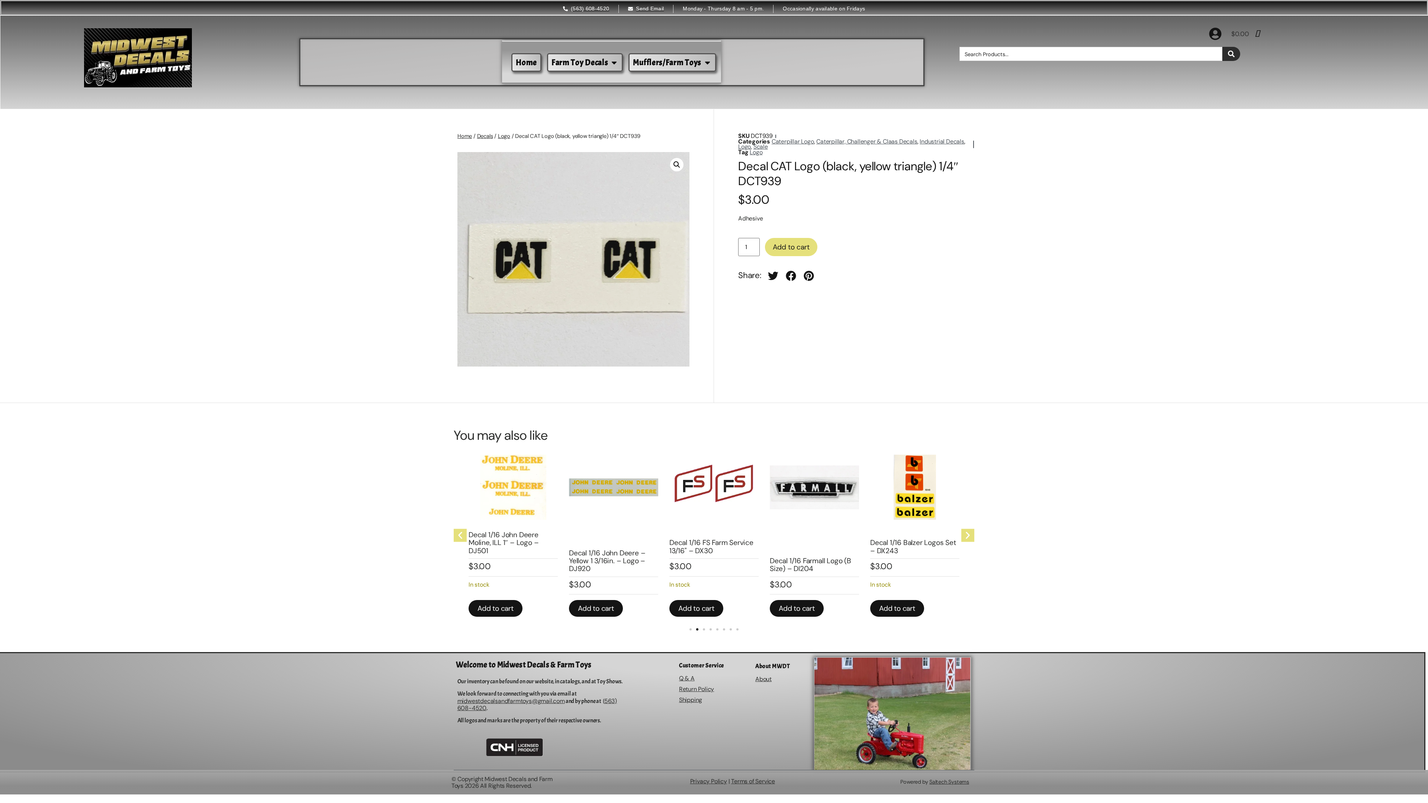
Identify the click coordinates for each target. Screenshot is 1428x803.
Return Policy (696, 689)
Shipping (690, 700)
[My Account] (1215, 34)
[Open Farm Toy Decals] (614, 63)
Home (464, 136)
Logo (504, 136)
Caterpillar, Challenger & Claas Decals (866, 141)
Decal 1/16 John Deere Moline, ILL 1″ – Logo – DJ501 (503, 542)
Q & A (687, 678)
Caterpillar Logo (793, 141)
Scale (760, 147)
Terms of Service (753, 781)
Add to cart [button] (495, 608)
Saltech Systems (949, 781)
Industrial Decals (942, 141)
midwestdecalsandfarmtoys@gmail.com (511, 701)
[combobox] (1090, 54)
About (763, 679)
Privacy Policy (708, 781)
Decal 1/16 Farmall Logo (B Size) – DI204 (810, 564)
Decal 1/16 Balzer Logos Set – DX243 (913, 546)
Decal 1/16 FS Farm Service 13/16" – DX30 (711, 546)
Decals (485, 136)
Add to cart (791, 247)
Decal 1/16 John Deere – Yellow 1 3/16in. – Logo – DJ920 (607, 560)
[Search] (1231, 54)
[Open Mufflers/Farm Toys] (707, 63)
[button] (677, 164)
